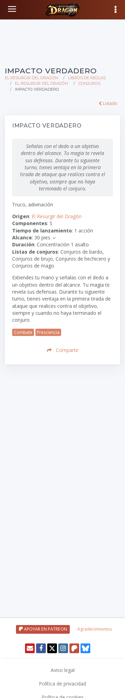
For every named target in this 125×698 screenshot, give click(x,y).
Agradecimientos (94, 629)
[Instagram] (63, 648)
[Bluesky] (85, 648)
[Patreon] (74, 648)
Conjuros (89, 83)
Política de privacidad (62, 683)
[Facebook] (41, 648)
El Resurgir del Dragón (31, 77)
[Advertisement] (62, 41)
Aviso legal (63, 670)
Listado (109, 103)
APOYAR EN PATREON (45, 629)
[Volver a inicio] (13, 9)
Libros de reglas (87, 77)
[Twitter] (52, 648)
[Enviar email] (30, 648)
